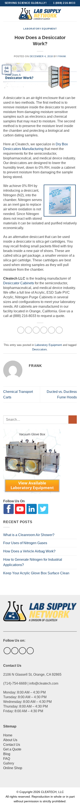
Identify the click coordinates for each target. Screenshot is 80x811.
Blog (6, 754)
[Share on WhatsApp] (20, 330)
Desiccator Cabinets (18, 283)
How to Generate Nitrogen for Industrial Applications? (32, 562)
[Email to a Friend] (43, 330)
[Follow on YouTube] (30, 650)
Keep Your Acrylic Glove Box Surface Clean (36, 573)
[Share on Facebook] (28, 330)
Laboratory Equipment (40, 28)
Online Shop (12, 768)
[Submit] (72, 419)
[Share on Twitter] (36, 330)
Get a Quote (12, 749)
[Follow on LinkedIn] (22, 650)
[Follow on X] (14, 650)
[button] (5, 13)
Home (7, 735)
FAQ (6, 758)
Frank (62, 56)
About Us (10, 740)
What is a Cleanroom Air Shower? (28, 535)
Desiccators (39, 349)
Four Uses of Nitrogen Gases (25, 543)
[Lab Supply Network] (40, 14)
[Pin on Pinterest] (51, 330)
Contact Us (11, 744)
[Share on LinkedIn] (59, 330)
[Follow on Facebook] (7, 650)
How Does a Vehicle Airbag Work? (29, 551)
